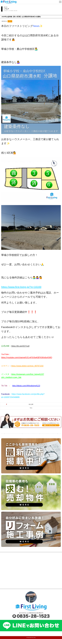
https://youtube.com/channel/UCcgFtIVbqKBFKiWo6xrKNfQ (26, 357)
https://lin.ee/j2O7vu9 (20, 346)
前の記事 (31, 404)
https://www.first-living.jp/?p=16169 (21, 286)
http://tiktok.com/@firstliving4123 (26, 386)
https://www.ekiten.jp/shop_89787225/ (27, 366)
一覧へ (31, 408)
